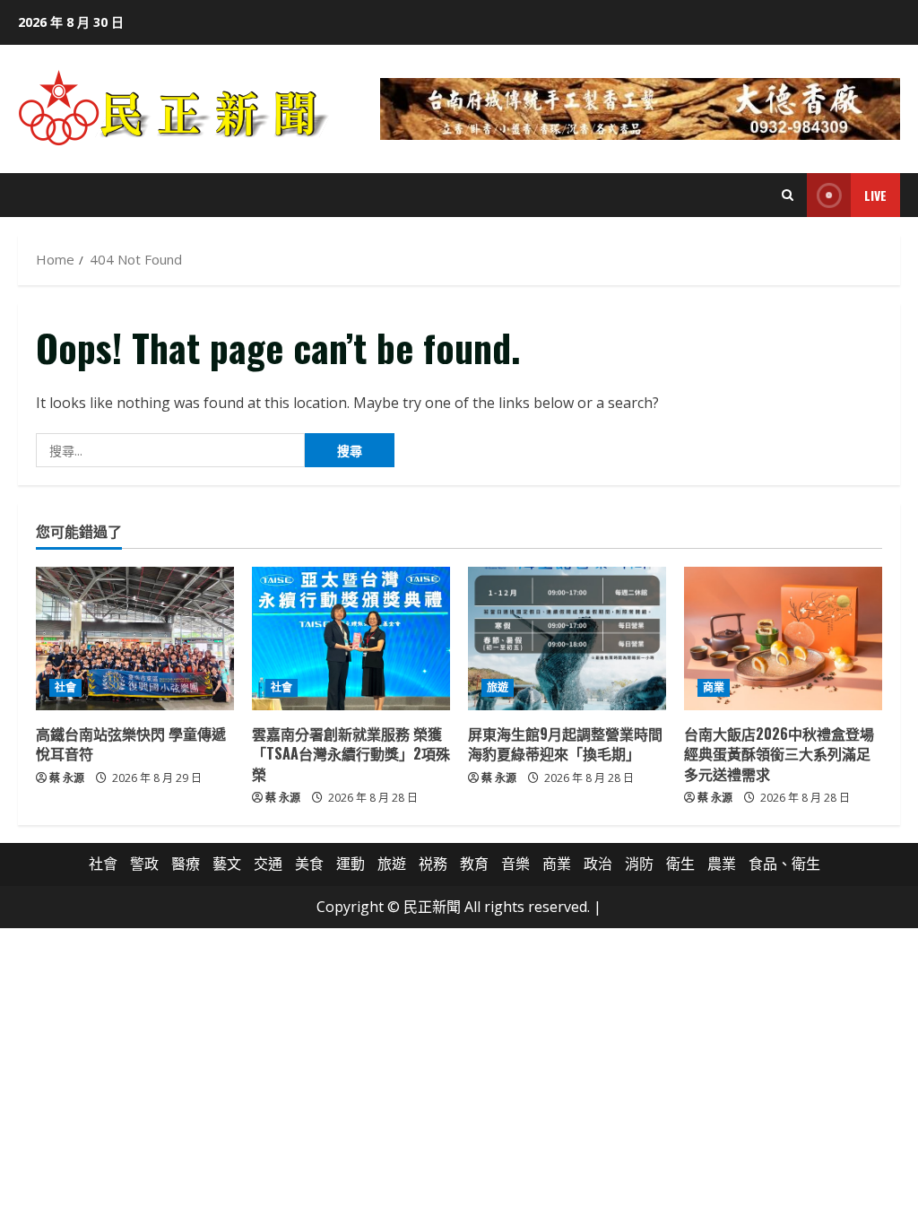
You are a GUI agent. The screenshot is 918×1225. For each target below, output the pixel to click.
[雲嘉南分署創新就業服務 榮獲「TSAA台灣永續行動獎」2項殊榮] (351, 638)
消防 (639, 863)
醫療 (185, 863)
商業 (713, 687)
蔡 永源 (66, 778)
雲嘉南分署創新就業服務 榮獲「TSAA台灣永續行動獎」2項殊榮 (351, 754)
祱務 (433, 863)
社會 (65, 687)
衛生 (680, 863)
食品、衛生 (784, 863)
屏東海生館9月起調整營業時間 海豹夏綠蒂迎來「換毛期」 (572, 743)
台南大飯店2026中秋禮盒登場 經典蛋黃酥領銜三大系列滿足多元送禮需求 (786, 754)
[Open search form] (787, 195)
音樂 (515, 863)
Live (875, 195)
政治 (598, 863)
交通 (268, 863)
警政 (144, 863)
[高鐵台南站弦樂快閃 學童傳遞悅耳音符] (135, 638)
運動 (350, 863)
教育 (474, 863)
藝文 (226, 863)
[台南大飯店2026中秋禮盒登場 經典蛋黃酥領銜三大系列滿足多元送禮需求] (783, 638)
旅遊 (497, 687)
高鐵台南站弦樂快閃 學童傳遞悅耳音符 (131, 743)
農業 (721, 863)
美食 (309, 863)
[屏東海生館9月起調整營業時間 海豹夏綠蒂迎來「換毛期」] (567, 638)
